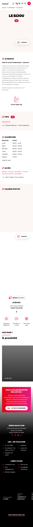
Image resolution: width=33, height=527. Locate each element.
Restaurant (12, 7)
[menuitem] (13, 3)
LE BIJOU (8, 378)
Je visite (5, 499)
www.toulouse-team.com (16, 515)
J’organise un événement (21, 498)
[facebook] (16, 311)
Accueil (4, 7)
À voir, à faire (9, 445)
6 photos (24, 42)
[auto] (22, 3)
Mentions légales (10, 472)
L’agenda (23, 445)
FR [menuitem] (13, 3)
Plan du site (24, 464)
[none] (13, 3)
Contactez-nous (10, 464)
